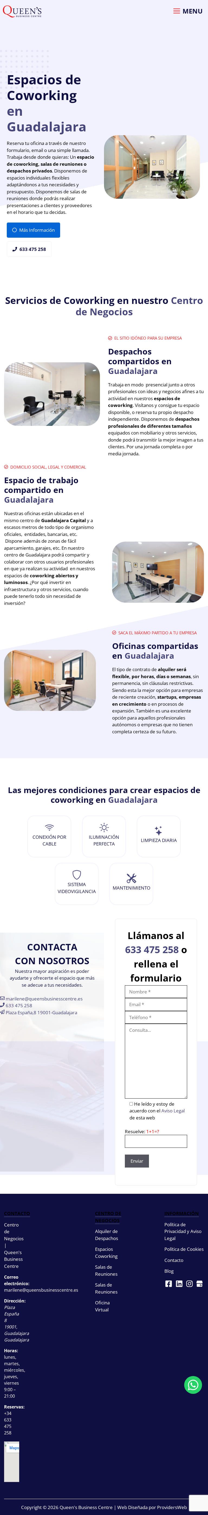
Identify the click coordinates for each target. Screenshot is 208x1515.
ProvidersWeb (172, 1507)
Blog (169, 1271)
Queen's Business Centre (86, 1507)
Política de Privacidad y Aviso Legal (183, 1231)
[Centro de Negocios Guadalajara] (22, 11)
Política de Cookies (184, 1249)
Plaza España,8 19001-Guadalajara (41, 1012)
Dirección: (15, 1301)
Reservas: (14, 1407)
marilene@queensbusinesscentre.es (44, 999)
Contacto (173, 1260)
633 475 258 (18, 1005)
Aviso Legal (173, 1111)
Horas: (11, 1351)
